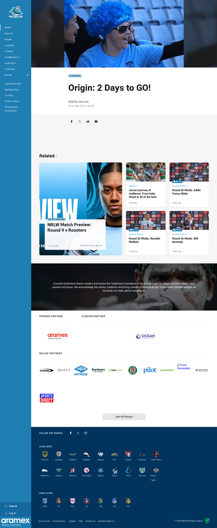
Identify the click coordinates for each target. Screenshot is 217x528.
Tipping (10, 69)
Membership (12, 89)
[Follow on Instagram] (85, 433)
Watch (9, 33)
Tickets (9, 95)
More (8, 75)
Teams (9, 51)
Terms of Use (44, 521)
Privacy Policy (59, 521)
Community (12, 57)
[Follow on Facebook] (70, 433)
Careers (72, 521)
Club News (75, 76)
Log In (12, 513)
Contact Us (90, 521)
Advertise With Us (106, 521)
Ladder (9, 45)
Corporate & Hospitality (11, 108)
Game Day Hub (13, 83)
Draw (8, 39)
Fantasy (10, 63)
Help (81, 521)
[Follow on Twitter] (78, 433)
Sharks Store (12, 101)
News (8, 27)
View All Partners (124, 416)
